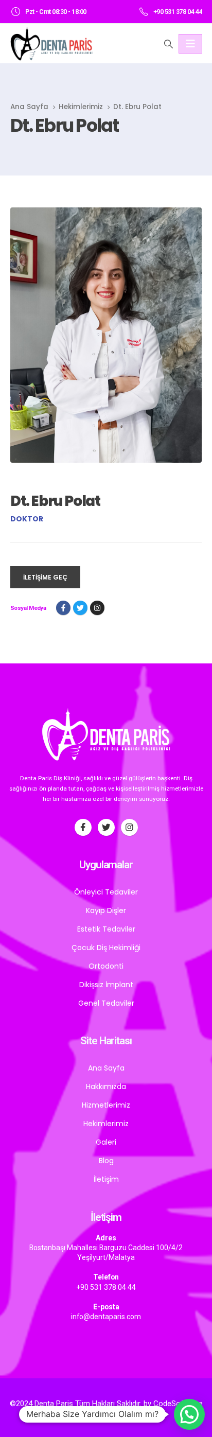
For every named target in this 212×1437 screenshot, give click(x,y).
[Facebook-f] (83, 827)
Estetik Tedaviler (106, 929)
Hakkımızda (106, 1086)
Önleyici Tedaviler (106, 892)
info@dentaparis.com (106, 1316)
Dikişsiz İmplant (106, 984)
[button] (189, 1414)
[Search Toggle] (168, 44)
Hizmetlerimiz (106, 1105)
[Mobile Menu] (190, 44)
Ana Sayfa (106, 1068)
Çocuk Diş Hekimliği (106, 947)
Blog (106, 1160)
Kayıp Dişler (106, 910)
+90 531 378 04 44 (106, 1287)
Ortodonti (106, 966)
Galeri (106, 1142)
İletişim (106, 1179)
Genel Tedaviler (106, 1003)
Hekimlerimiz (106, 1123)
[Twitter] (106, 827)
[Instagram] (97, 608)
